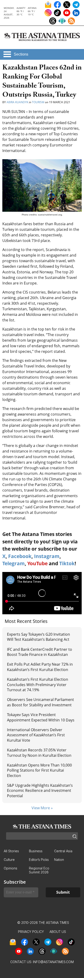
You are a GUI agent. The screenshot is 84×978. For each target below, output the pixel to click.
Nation (59, 860)
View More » (42, 807)
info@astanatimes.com (53, 962)
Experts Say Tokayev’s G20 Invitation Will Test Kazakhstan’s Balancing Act (38, 637)
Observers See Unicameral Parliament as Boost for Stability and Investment (40, 702)
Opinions (10, 868)
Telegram (13, 563)
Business (35, 851)
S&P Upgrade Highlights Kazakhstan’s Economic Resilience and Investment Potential (40, 790)
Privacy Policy (31, 932)
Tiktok (67, 563)
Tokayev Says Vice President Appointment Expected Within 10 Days (40, 717)
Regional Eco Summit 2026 (39, 870)
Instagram (47, 556)
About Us (57, 932)
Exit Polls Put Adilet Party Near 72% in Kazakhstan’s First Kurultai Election (40, 667)
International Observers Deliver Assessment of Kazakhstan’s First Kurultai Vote (36, 735)
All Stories (11, 851)
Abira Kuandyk (17, 102)
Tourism (38, 102)
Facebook (20, 556)
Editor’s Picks (39, 860)
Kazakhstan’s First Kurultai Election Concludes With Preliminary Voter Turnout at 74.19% (37, 684)
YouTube (37, 563)
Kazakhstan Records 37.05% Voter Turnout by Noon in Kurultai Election (39, 752)
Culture (9, 860)
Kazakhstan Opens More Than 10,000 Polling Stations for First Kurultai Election (39, 770)
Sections (21, 54)
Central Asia (63, 851)
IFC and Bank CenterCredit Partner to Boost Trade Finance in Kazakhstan (39, 652)
